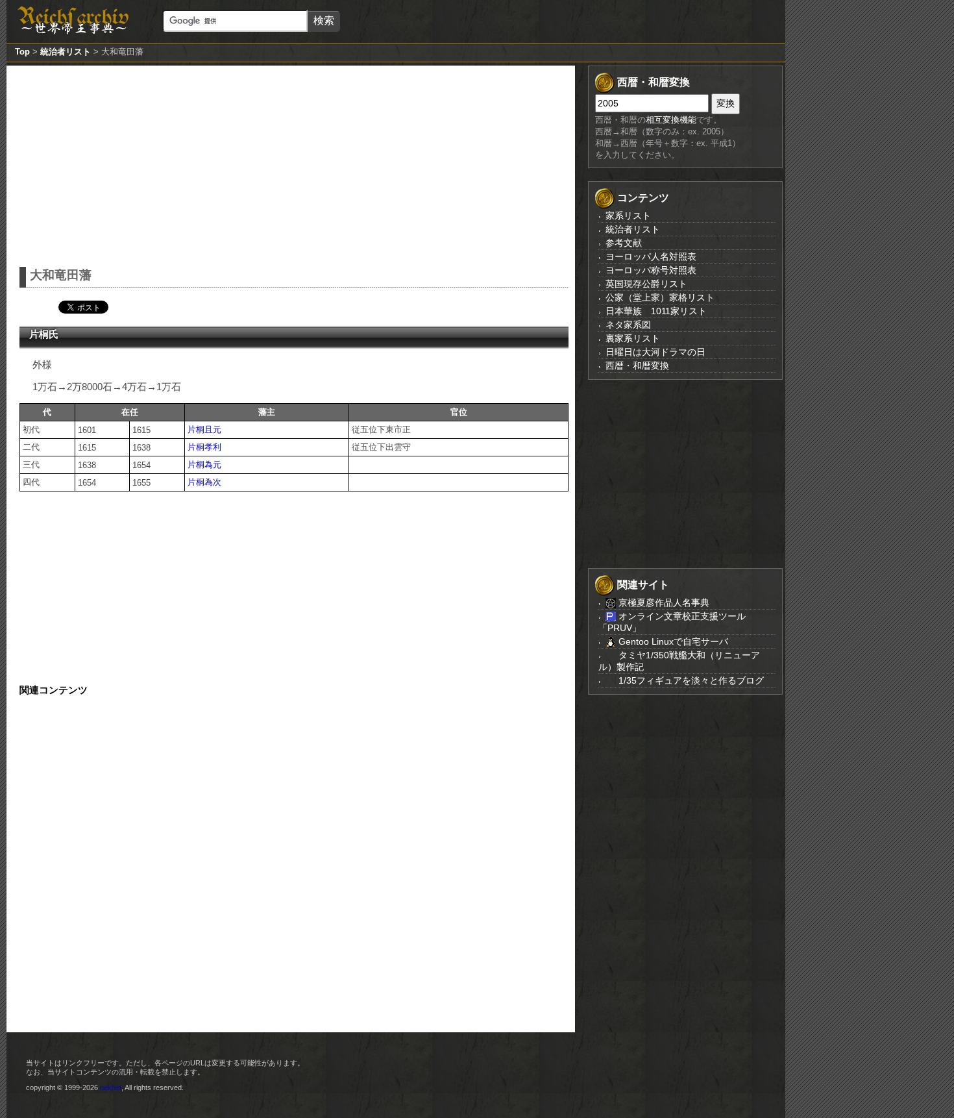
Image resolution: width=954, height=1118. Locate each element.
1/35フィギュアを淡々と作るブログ (690, 680)
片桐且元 (204, 429)
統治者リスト (65, 51)
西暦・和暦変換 (637, 365)
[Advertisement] (294, 163)
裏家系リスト (632, 338)
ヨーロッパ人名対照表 (650, 256)
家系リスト (628, 215)
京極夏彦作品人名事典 (662, 602)
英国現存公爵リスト (646, 284)
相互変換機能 (671, 120)
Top (22, 51)
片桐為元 (204, 464)
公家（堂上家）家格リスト (660, 297)
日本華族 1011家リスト (656, 311)
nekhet (110, 1087)
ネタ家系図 (628, 324)
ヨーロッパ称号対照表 (650, 270)
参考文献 (623, 243)
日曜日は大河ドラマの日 (655, 352)
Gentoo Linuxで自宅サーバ (672, 641)
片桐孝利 (204, 447)
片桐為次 (204, 482)
